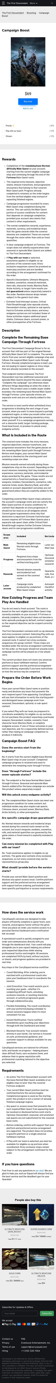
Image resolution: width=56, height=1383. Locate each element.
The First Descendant (17, 3)
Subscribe (47, 1313)
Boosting (31, 13)
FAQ (23, 1339)
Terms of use (8, 1347)
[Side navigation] (3, 3)
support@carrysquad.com (34, 1347)
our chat (39, 1171)
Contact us (7, 1339)
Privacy (5, 1342)
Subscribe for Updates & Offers (17, 1307)
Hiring (5, 1350)
